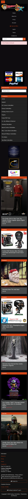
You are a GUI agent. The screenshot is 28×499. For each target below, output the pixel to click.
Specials (4, 413)
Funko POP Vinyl (6, 118)
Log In (14, 29)
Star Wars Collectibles (7, 140)
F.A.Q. (14, 19)
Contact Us (14, 35)
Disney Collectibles (6, 108)
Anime (3, 99)
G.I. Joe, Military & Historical (8, 121)
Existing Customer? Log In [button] (14, 490)
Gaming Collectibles (7, 124)
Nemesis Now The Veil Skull (10, 289)
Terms (14, 32)
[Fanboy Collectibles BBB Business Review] (14, 57)
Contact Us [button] (14, 481)
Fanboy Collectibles (15, 494)
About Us (14, 16)
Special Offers (14, 26)
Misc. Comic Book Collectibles (9, 130)
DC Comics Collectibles (7, 105)
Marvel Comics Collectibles (8, 127)
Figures (3, 114)
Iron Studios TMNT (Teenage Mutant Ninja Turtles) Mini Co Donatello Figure (13, 404)
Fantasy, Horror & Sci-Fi (7, 111)
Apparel (4, 102)
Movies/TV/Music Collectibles (9, 133)
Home (14, 13)
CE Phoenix (14, 495)
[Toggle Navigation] (3, 2)
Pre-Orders (4, 137)
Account (14, 22)
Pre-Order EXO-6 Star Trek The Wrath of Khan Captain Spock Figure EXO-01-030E (13, 220)
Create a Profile (5, 486)
